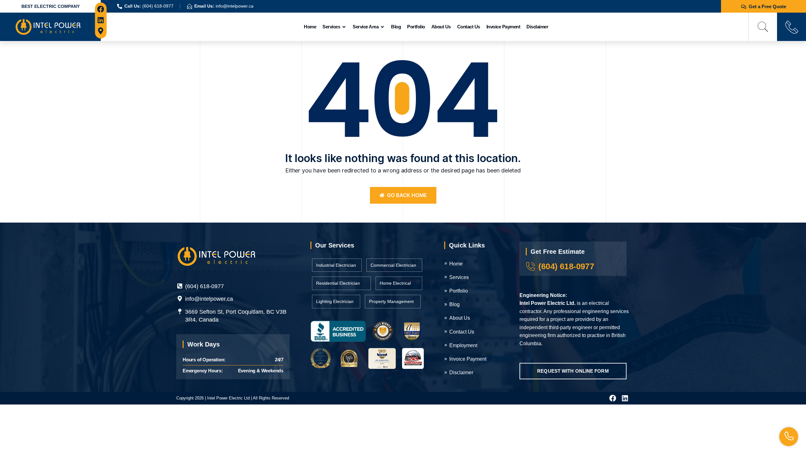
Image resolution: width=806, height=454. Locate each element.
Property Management (391, 301)
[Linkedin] (101, 20)
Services (331, 26)
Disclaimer (537, 26)
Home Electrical (395, 283)
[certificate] (338, 331)
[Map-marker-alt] (101, 31)
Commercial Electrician (393, 265)
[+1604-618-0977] (788, 436)
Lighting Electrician (335, 301)
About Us (441, 26)
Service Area (365, 26)
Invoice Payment (503, 26)
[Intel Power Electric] (48, 26)
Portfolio (416, 26)
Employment (463, 345)
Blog (396, 26)
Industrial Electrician (336, 265)
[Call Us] (791, 27)
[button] (763, 27)
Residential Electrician (338, 283)
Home (310, 26)
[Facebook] (101, 9)
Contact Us (468, 26)
